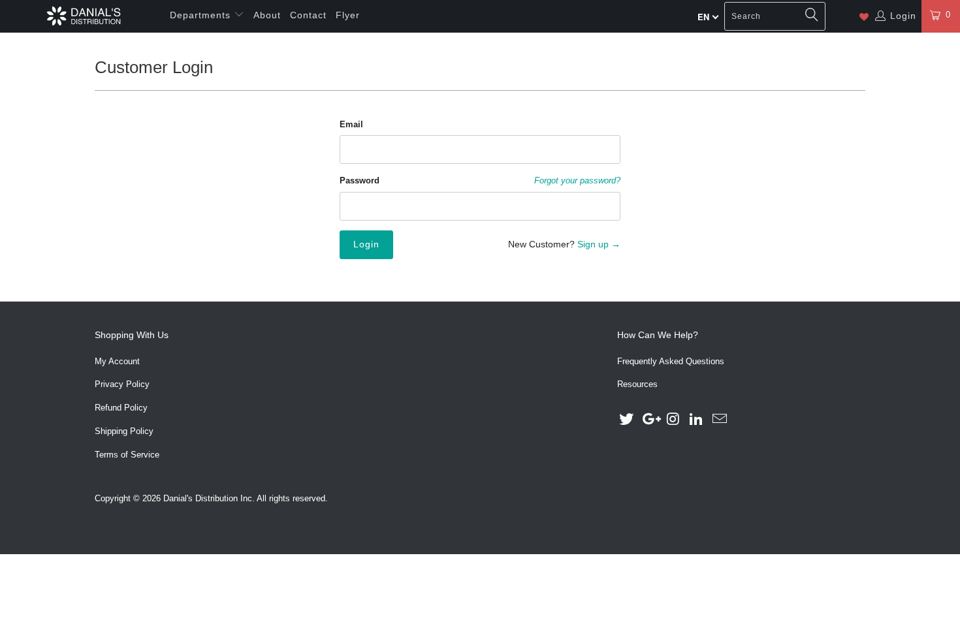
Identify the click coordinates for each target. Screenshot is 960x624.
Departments (202, 15)
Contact (308, 15)
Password (359, 180)
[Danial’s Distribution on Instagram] (673, 419)
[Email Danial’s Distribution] (720, 419)
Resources (637, 384)
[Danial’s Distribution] (83, 16)
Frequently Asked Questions (670, 361)
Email (351, 124)
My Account (117, 361)
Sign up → (598, 244)
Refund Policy (121, 408)
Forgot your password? (577, 180)
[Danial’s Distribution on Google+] (650, 419)
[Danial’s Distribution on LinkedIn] (697, 419)
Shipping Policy (124, 431)
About (267, 15)
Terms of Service (127, 455)
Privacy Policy (122, 384)
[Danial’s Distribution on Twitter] (627, 419)
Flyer (348, 15)
